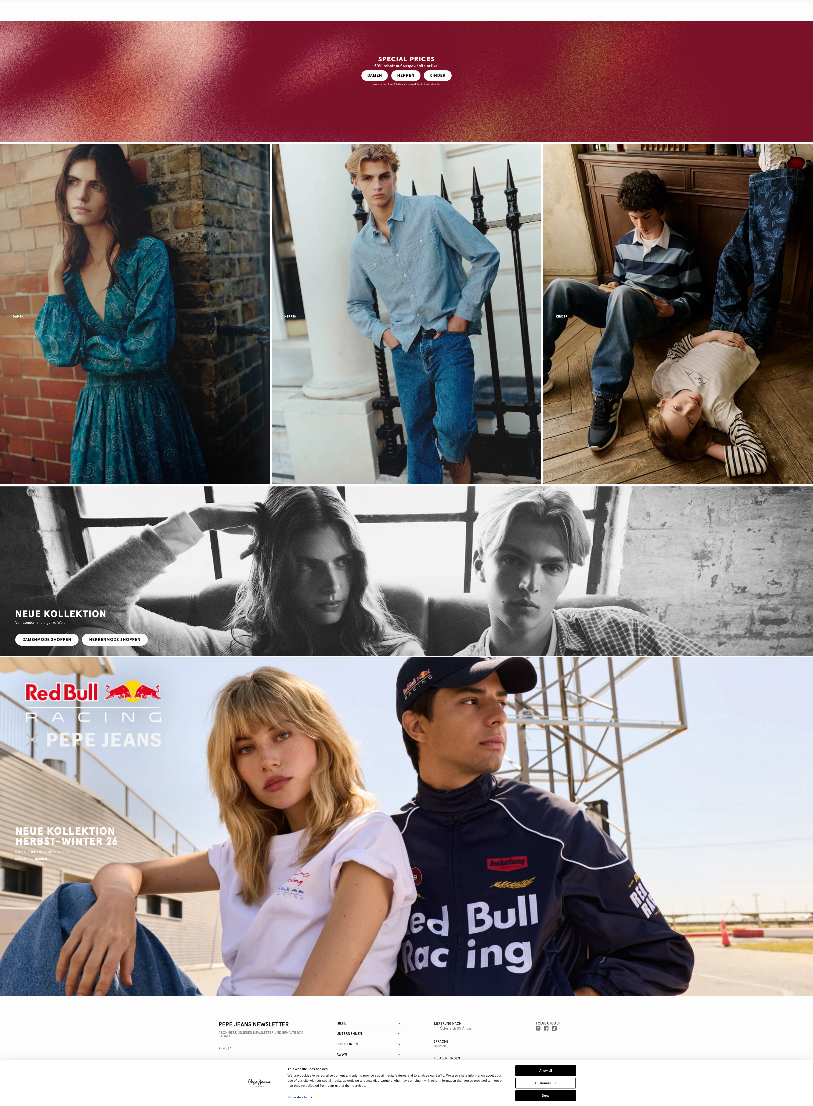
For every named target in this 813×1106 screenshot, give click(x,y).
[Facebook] (546, 1028)
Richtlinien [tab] (347, 1044)
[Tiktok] (554, 1028)
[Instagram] (538, 1028)
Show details (297, 1097)
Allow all (545, 1070)
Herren (290, 316)
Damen (18, 316)
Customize (543, 1083)
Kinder (561, 316)
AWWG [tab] (342, 1054)
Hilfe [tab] (341, 1023)
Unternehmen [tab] (349, 1034)
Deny (545, 1095)
